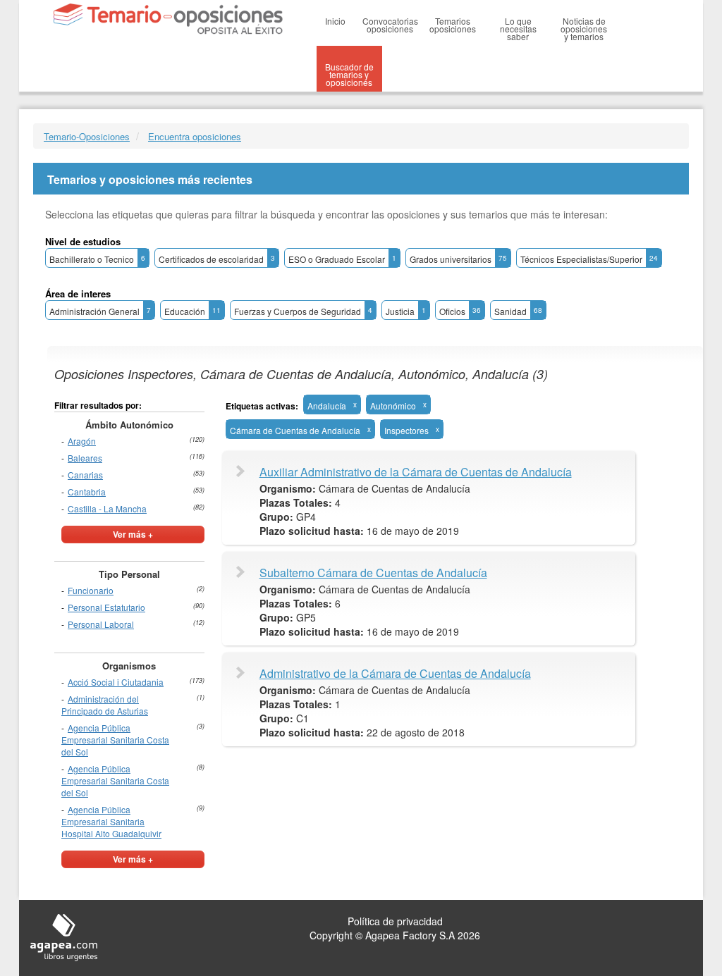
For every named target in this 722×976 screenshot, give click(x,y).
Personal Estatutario (106, 607)
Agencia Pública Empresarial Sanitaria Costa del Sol (115, 740)
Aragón (82, 441)
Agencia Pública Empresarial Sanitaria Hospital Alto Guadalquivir (111, 821)
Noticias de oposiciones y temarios (584, 28)
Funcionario (91, 590)
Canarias (85, 475)
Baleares (85, 458)
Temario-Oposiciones (87, 136)
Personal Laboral (101, 624)
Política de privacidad (395, 921)
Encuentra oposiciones (194, 136)
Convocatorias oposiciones (390, 25)
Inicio (335, 21)
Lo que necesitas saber (518, 28)
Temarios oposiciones (452, 25)
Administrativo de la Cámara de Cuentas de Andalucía (395, 674)
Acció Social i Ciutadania (116, 682)
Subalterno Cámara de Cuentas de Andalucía (373, 573)
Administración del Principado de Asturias (104, 705)
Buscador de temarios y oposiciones (349, 74)
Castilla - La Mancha (107, 508)
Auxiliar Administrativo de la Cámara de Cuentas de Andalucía (415, 472)
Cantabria (87, 492)
